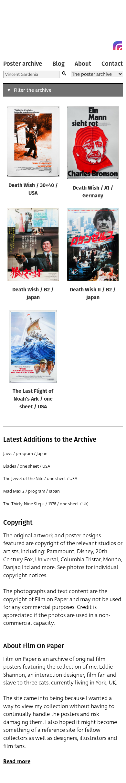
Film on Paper (17, 26)
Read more (16, 761)
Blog (58, 63)
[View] (33, 143)
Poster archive (22, 63)
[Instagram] (117, 45)
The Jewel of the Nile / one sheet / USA (40, 478)
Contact (112, 63)
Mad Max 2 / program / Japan (31, 491)
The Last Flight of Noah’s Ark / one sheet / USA (33, 399)
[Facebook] (105, 45)
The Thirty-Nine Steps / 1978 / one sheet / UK (45, 504)
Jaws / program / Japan (25, 453)
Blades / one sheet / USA (26, 466)
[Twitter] (94, 45)
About (83, 63)
